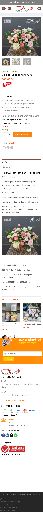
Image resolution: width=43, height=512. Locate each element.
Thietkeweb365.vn (33, 494)
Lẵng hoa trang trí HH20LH (32, 324)
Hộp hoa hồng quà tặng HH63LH (10, 325)
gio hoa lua (11, 143)
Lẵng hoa (14, 71)
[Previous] (5, 37)
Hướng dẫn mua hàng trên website (25, 197)
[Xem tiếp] (5, 126)
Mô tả (5, 162)
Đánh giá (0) (7, 167)
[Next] (38, 37)
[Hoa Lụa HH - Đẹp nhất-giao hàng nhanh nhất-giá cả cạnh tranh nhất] (24, 9)
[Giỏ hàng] (39, 8)
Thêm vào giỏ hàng (22, 134)
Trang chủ (5, 71)
